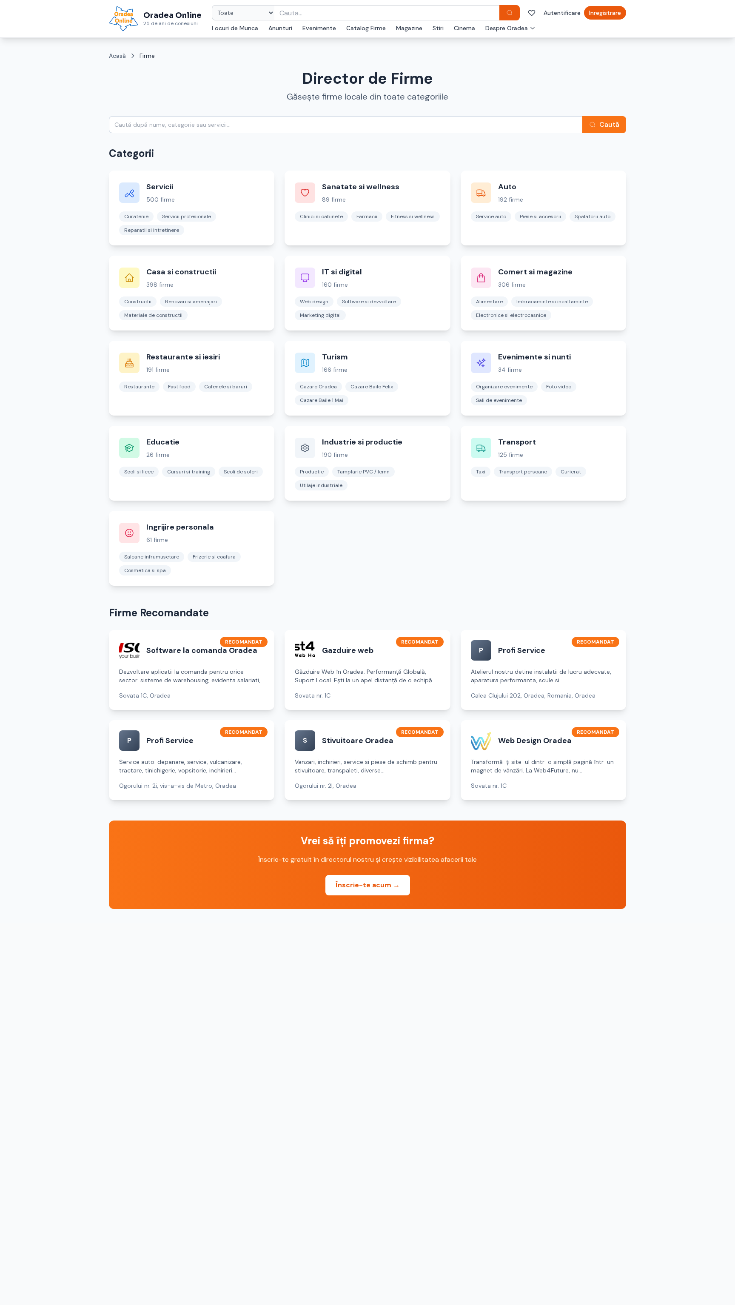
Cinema (464, 28)
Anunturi (280, 28)
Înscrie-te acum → (368, 884)
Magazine (409, 28)
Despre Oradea (506, 28)
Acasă (117, 56)
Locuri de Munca (235, 28)
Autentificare (562, 13)
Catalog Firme (366, 28)
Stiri (438, 28)
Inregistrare (605, 13)
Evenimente (319, 28)
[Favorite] (531, 13)
